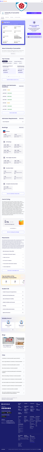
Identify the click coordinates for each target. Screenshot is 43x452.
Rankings (11, 17)
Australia (19, 420)
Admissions (7, 17)
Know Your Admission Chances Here (13, 193)
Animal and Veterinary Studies (7, 63)
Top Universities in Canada (20, 429)
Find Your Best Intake (13, 112)
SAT (36, 423)
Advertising (11, 61)
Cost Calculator (32, 421)
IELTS (30, 427)
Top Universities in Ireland (20, 432)
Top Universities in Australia (20, 430)
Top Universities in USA (20, 425)
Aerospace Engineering (18, 61)
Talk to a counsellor (32, 420)
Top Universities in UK (20, 427)
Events (31, 425)
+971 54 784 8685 (32, 442)
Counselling (31, 428)
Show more (21, 86)
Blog (30, 422)
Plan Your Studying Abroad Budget (13, 232)
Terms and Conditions (19, 444)
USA (18, 417)
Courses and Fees (17, 17)
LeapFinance (37, 417)
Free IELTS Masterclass (31, 419)
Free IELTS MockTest (33, 417)
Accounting (5, 61)
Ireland (19, 421)
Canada (19, 419)
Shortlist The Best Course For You (12, 79)
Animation (16, 63)
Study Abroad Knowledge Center (32, 424)
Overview (2, 17)
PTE (36, 424)
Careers (25, 418)
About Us (25, 417)
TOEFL (36, 422)
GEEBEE (25, 421)
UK (18, 418)
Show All (20, 63)
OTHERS (39, 449)
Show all (21, 58)
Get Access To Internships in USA (13, 270)
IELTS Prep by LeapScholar (38, 419)
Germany (19, 422)
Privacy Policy (20, 443)
